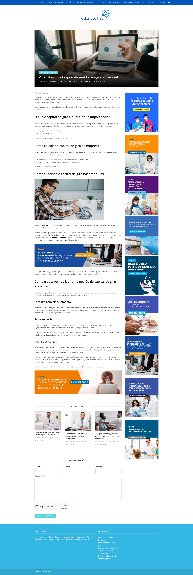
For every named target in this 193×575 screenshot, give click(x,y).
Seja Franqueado (148, 2)
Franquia (41, 2)
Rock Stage (47, 572)
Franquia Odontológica (109, 2)
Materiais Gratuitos (130, 2)
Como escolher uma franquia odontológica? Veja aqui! (47, 433)
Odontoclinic (90, 2)
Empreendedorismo (56, 2)
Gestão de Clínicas (74, 2)
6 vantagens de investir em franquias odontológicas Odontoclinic (76, 436)
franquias (49, 225)
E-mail (68, 466)
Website (98, 466)
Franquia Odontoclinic (59, 81)
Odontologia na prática (107, 556)
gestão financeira (105, 350)
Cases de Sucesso (105, 537)
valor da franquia (59, 237)
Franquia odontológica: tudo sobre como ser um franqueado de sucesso (108, 436)
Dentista (101, 540)
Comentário (40, 476)
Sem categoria (104, 558)
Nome (38, 466)
